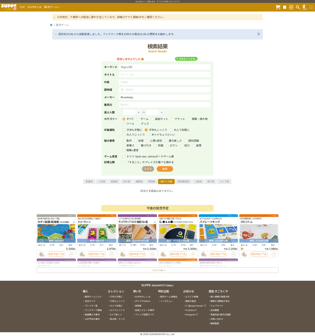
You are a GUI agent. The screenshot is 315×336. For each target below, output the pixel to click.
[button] (142, 59)
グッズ (145, 123)
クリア (148, 169)
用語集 (138, 306)
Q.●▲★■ (166, 222)
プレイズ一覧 (91, 306)
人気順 (101, 181)
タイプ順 (224, 181)
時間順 (151, 181)
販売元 (108, 104)
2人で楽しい (116, 314)
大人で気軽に (181, 130)
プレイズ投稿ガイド (144, 314)
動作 (129, 140)
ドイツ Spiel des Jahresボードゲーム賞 (150, 156)
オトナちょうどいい (163, 134)
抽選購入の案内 (92, 314)
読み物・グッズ (117, 319)
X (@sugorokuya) (194, 306)
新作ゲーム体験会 (168, 296)
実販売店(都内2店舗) (220, 314)
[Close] (258, 34)
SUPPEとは (35, 7)
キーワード (110, 67)
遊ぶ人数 (109, 112)
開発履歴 (214, 323)
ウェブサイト (216, 306)
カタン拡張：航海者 (48, 222)
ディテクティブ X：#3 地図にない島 (133, 222)
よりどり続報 (191, 296)
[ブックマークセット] (284, 7)
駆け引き (146, 145)
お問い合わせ (216, 319)
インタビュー (166, 301)
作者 (106, 82)
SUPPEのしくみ (142, 296)
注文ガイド (90, 301)
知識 (160, 145)
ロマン (174, 145)
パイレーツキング (210, 222)
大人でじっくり (135, 134)
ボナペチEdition (142, 301)
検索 (165, 169)
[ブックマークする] (71, 254)
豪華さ (130, 145)
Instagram (190, 314)
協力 (186, 145)
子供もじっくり (158, 130)
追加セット (161, 119)
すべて (130, 119)
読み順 (126, 181)
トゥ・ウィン (84, 222)
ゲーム (144, 119)
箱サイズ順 (166, 181)
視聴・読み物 (200, 119)
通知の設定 (190, 301)
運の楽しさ (175, 140)
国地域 (108, 89)
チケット (180, 119)
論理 (198, 145)
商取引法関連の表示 (220, 301)
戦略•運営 (132, 150)
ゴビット (245, 222)
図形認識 (193, 140)
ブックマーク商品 (93, 310)
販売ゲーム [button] (51, 7)
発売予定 (53, 254)
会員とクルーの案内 (144, 310)
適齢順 (139, 181)
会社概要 (214, 310)
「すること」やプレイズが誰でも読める (150, 162)
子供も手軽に (134, 130)
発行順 (210, 181)
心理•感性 (156, 140)
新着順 (89, 181)
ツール (130, 123)
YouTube (189, 310)
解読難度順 (183, 181)
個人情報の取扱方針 (220, 296)
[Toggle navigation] (311, 7)
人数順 (198, 181)
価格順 (114, 181)
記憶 (141, 140)
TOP (22, 7)
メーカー (109, 97)
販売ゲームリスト (93, 296)
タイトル (109, 74)
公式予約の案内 (92, 319)
